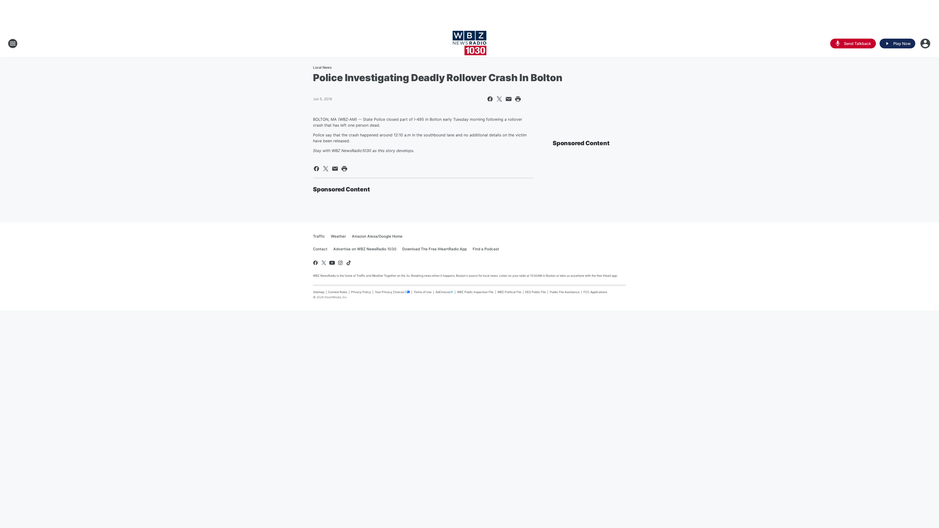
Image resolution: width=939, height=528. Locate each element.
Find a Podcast (486, 249)
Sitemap (318, 292)
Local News (322, 67)
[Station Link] (470, 43)
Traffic (319, 236)
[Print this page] (517, 99)
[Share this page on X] (499, 99)
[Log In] (925, 43)
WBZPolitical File (509, 292)
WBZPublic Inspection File (475, 292)
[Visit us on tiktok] (349, 263)
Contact (320, 249)
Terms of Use (423, 292)
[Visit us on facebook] (315, 263)
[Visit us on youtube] (332, 263)
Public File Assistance (565, 292)
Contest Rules (337, 292)
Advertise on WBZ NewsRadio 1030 (364, 249)
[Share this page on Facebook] (490, 99)
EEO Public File (535, 292)
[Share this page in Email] (508, 99)
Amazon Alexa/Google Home (377, 236)
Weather (338, 236)
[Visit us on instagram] (340, 263)
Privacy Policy (361, 292)
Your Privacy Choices (389, 292)
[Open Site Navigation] (13, 43)
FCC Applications (595, 292)
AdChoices (443, 292)
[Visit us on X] (324, 263)
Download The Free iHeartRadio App (434, 249)
